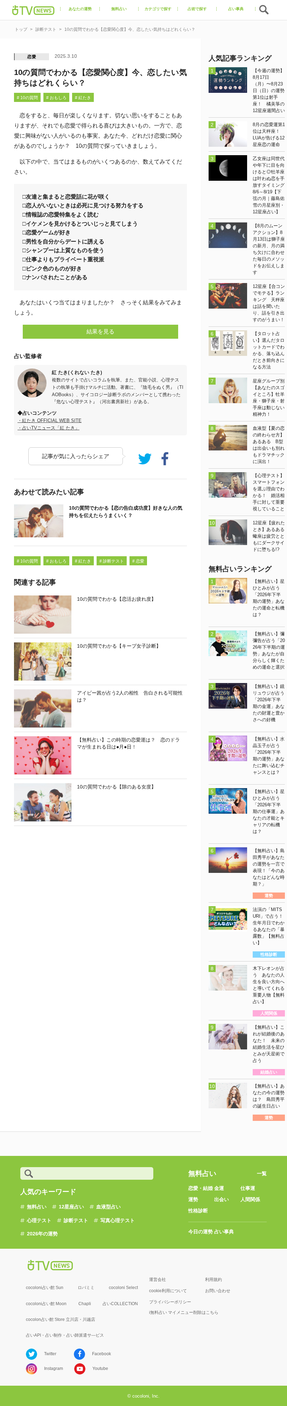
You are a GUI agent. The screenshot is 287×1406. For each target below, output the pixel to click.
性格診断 (198, 1210)
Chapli (84, 1303)
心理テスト (39, 1220)
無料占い (37, 1206)
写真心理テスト (117, 1220)
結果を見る (100, 332)
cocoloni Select (123, 1287)
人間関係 (250, 1199)
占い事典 (224, 1231)
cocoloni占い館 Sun (44, 1287)
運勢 (193, 1199)
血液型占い (108, 1206)
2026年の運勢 (42, 1233)
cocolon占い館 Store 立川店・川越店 (60, 1319)
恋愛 (31, 56)
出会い (221, 1199)
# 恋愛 (138, 561)
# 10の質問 (27, 97)
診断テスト (76, 1220)
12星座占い (71, 1206)
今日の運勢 (200, 1231)
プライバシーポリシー (170, 1302)
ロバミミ (86, 1287)
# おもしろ (56, 97)
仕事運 (247, 1188)
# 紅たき (83, 97)
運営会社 (157, 1279)
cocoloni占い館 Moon (46, 1303)
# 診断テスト (111, 561)
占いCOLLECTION (120, 1303)
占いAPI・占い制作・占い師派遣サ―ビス (65, 1335)
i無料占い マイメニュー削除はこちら (183, 1312)
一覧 (262, 1173)
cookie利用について (168, 1290)
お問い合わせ (217, 1290)
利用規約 (213, 1279)
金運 (219, 1188)
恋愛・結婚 (200, 1188)
